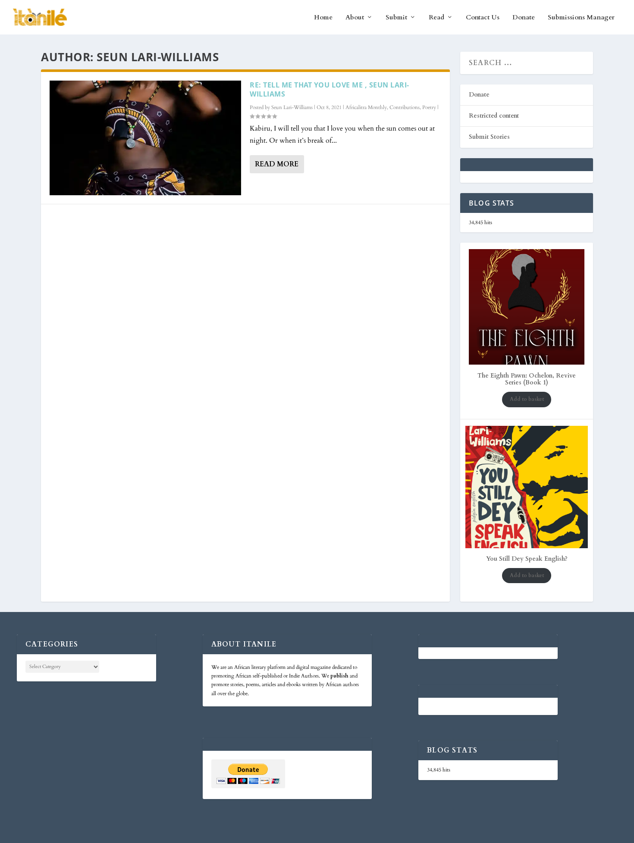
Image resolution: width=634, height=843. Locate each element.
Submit (396, 18)
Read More (276, 164)
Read (436, 18)
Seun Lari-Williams (292, 107)
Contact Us (482, 18)
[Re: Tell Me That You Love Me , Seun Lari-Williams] (145, 138)
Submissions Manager (581, 18)
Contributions (404, 107)
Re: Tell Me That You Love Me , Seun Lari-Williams (329, 89)
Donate (523, 18)
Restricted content (494, 116)
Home (323, 18)
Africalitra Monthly (366, 107)
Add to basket (527, 399)
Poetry (429, 107)
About (354, 18)
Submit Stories (489, 137)
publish (339, 675)
